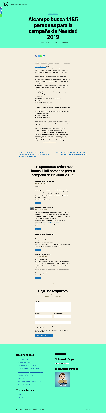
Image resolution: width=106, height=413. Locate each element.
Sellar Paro (21, 378)
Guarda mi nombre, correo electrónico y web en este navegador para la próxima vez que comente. (53, 326)
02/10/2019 (55, 42)
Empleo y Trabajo (45, 42)
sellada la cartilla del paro (49, 142)
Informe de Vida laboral (25, 362)
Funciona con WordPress (39, 409)
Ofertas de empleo (53, 13)
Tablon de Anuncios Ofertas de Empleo (29, 381)
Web (36, 319)
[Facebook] (36, 56)
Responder (38, 202)
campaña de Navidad (40, 67)
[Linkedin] (44, 56)
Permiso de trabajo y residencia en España (30, 372)
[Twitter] (39, 56)
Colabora (20, 394)
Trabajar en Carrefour (24, 384)
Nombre (37, 313)
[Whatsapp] (41, 56)
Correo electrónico (58, 313)
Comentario (38, 301)
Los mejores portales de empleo (27, 365)
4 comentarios (65, 42)
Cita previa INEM (23, 359)
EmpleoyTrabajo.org (25, 409)
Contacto (20, 397)
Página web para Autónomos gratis (28, 368)
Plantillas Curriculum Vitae (26, 375)
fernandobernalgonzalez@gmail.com (51, 222)
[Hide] (0, 17)
